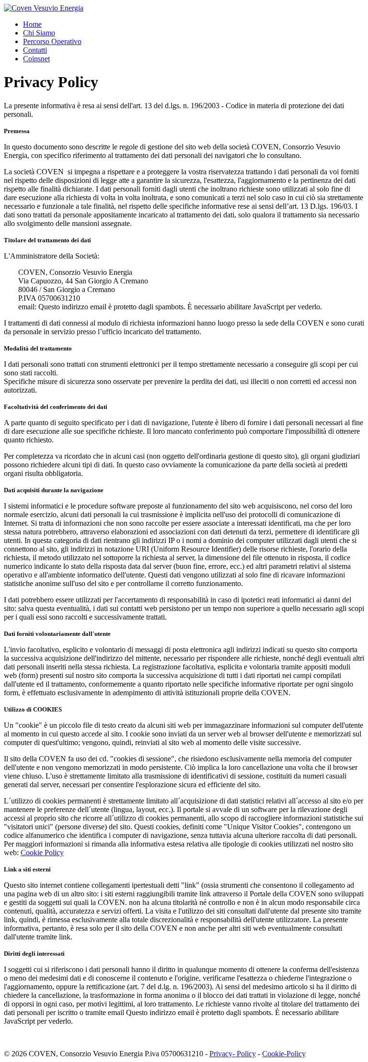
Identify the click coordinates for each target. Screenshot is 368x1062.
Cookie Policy (42, 852)
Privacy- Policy (232, 1054)
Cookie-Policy (284, 1054)
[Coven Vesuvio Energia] (43, 8)
